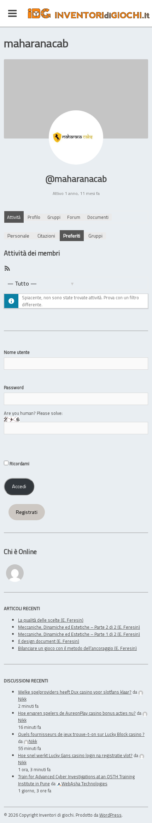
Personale (18, 235)
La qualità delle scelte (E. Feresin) (50, 620)
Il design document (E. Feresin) (48, 641)
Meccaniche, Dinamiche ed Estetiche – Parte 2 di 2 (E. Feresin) (79, 627)
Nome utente (17, 352)
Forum (73, 217)
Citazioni (46, 235)
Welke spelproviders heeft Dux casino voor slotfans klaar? (74, 691)
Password (14, 387)
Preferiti (71, 235)
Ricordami (18, 463)
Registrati (26, 512)
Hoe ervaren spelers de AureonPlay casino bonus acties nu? (77, 713)
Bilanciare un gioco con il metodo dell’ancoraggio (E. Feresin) (77, 648)
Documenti (98, 217)
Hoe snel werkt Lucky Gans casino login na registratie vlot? (75, 755)
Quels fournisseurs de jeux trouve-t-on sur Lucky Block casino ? (81, 734)
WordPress (110, 814)
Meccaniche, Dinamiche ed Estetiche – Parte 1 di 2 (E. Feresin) (79, 634)
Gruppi (53, 217)
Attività (14, 217)
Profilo (34, 217)
